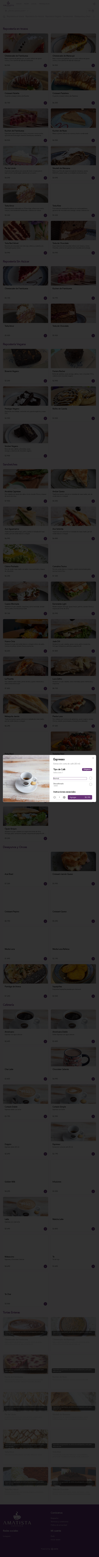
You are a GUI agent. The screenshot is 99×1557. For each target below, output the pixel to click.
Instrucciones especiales (64, 792)
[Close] (93, 758)
